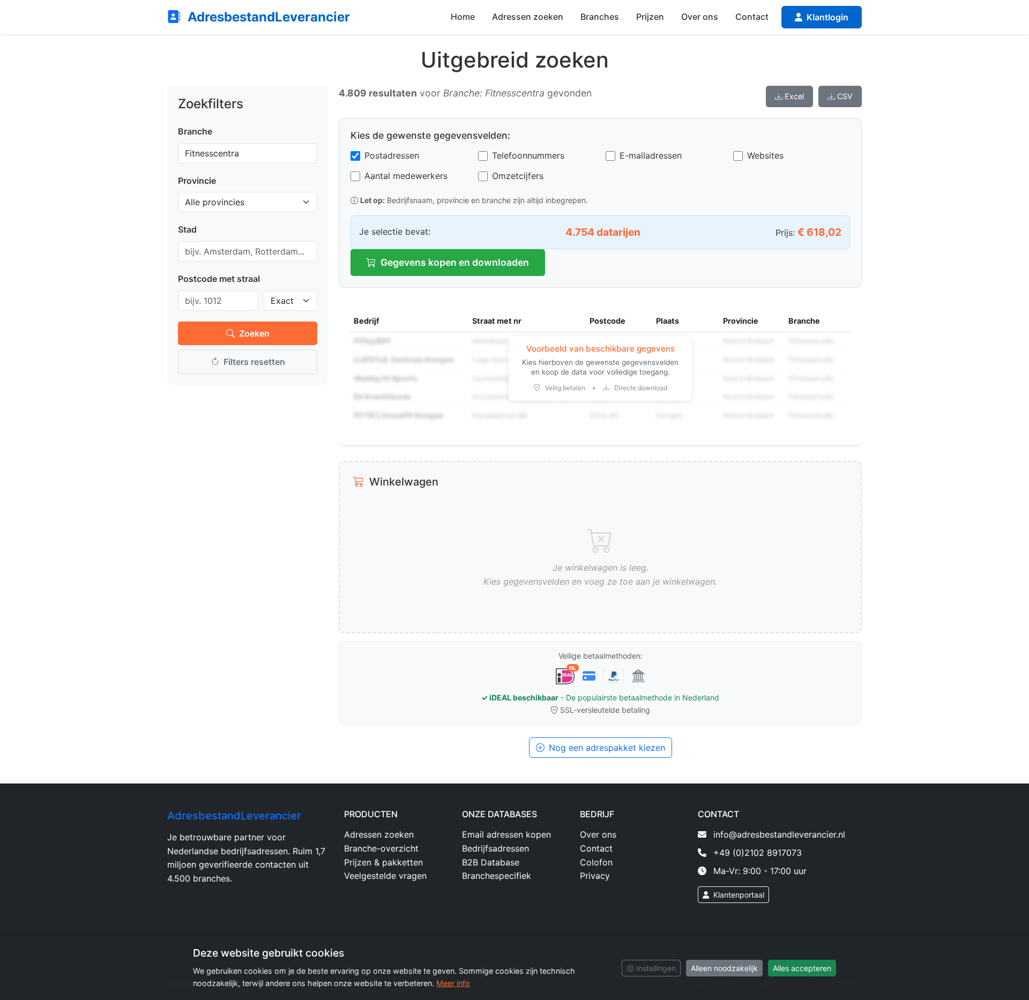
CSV (845, 96)
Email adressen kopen (506, 834)
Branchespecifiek (496, 875)
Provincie (197, 180)
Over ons (699, 16)
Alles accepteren (802, 968)
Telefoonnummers (528, 155)
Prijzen (650, 16)
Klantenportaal (737, 894)
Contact (752, 16)
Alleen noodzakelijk (724, 968)
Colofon (596, 862)
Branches (599, 16)
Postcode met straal (219, 278)
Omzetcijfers (517, 175)
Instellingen (655, 968)
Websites (765, 155)
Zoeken (254, 333)
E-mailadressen (651, 155)
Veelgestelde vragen (385, 875)
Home (463, 16)
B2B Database (490, 862)
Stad (187, 229)
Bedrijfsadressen (495, 848)
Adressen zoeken (527, 16)
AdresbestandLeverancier (267, 17)
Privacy (595, 875)
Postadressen (391, 155)
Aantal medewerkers (406, 175)
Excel (794, 96)
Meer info (453, 983)
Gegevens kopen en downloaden (455, 262)
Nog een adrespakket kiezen (607, 747)
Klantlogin (826, 17)
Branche (195, 131)
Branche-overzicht (381, 848)
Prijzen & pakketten (383, 862)
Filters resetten (254, 361)
